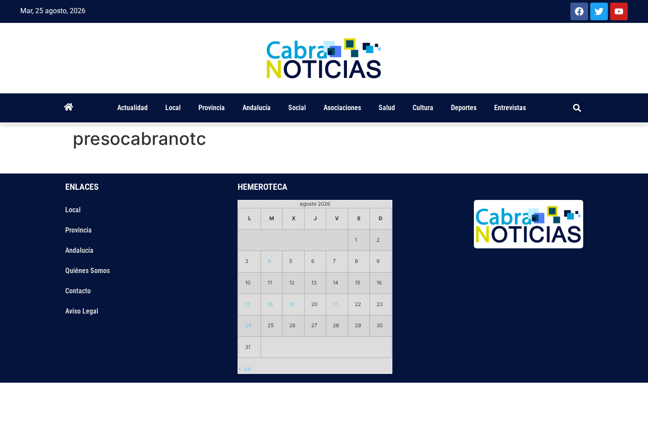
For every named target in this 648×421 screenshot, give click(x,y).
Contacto (78, 291)
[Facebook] (579, 11)
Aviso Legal (81, 311)
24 (248, 325)
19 (291, 304)
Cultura (423, 107)
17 (247, 304)
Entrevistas (510, 107)
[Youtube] (619, 11)
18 (270, 304)
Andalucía (256, 107)
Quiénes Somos (87, 270)
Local (173, 107)
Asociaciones (342, 107)
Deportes (464, 107)
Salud (387, 107)
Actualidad (132, 107)
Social (297, 107)
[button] (577, 108)
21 (335, 304)
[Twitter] (599, 11)
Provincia (211, 107)
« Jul (244, 368)
